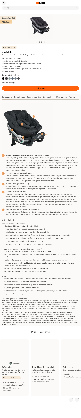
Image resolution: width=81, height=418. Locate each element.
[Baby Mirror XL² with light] (45, 350)
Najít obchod (40, 88)
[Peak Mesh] (15, 78)
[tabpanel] (40, 214)
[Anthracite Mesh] (18, 78)
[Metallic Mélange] (6, 78)
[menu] (4, 3)
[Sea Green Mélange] (9, 78)
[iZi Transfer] (14, 350)
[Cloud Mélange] (12, 78)
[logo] (40, 3)
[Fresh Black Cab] (3, 78)
